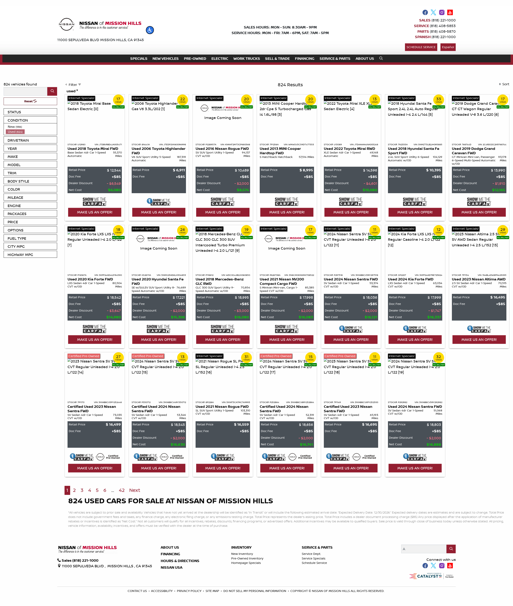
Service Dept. (311, 554)
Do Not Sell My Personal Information (255, 591)
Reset (28, 101)
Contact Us (138, 591)
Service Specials (313, 558)
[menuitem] (31, 126)
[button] (150, 30)
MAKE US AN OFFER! (94, 212)
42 (122, 490)
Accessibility (162, 591)
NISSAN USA (171, 567)
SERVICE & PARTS (317, 547)
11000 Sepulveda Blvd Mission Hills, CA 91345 (100, 39)
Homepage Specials (246, 563)
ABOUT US (170, 547)
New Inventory (242, 554)
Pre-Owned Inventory (247, 558)
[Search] (52, 91)
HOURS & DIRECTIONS (180, 561)
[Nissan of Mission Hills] (99, 25)
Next (134, 490)
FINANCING (170, 554)
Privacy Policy (189, 591)
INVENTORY (241, 547)
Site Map (213, 591)
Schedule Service (421, 47)
